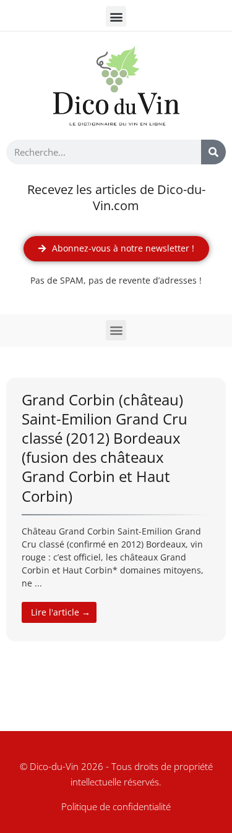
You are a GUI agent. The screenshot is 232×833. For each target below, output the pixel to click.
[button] (116, 16)
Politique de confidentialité (116, 806)
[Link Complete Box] (116, 509)
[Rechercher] (213, 152)
